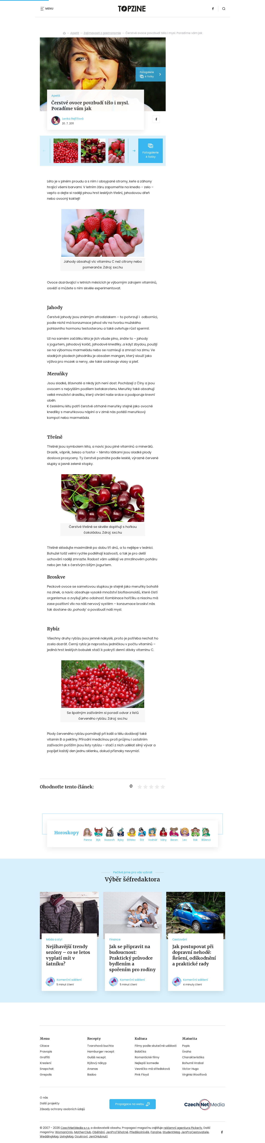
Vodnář (152, 840)
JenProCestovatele (195, 1132)
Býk (98, 840)
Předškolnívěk (139, 1132)
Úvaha (186, 1051)
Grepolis (46, 1074)
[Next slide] (131, 151)
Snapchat (47, 1069)
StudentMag (171, 1132)
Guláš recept (96, 1057)
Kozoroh (110, 840)
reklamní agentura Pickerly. (183, 1128)
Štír (142, 840)
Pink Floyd (142, 1074)
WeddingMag (49, 1136)
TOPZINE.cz (64, 33)
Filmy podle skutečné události (155, 1046)
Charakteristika (193, 1057)
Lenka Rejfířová (72, 119)
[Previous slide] (47, 151)
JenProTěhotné (117, 1132)
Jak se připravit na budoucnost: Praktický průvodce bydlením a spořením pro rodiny (132, 958)
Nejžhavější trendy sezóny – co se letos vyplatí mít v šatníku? (68, 955)
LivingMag (66, 1136)
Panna (88, 840)
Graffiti (45, 1057)
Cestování (179, 939)
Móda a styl (54, 939)
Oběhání (98, 1132)
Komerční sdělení (69, 980)
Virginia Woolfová (194, 1074)
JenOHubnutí (98, 1136)
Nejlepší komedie (147, 1063)
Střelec (131, 840)
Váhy (163, 840)
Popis (186, 1046)
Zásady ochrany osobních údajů (62, 1109)
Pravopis (46, 1051)
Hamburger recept (100, 1051)
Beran (174, 840)
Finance (114, 939)
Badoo (91, 1074)
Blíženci (206, 840)
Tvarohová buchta (100, 1046)
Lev (185, 840)
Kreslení (45, 1063)
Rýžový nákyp (97, 1063)
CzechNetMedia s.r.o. (75, 1128)
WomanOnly (64, 1132)
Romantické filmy (147, 1057)
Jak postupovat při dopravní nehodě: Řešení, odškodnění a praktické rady (194, 955)
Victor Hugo (190, 1069)
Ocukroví (81, 1136)
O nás (44, 1098)
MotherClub (82, 1132)
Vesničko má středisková (152, 1069)
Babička (140, 1051)
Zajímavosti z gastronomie (102, 33)
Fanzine (156, 1132)
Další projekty (49, 1103)
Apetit (74, 33)
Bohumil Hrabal (193, 1063)
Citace (44, 1046)
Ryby (121, 840)
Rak (195, 840)
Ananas (92, 1069)
